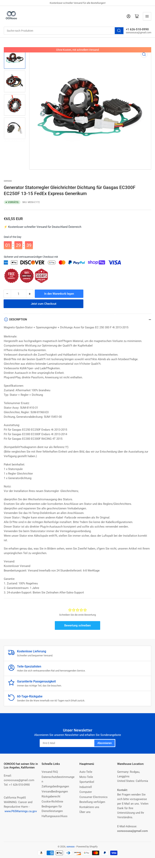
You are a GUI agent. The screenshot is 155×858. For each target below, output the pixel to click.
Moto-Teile (86, 777)
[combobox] (64, 31)
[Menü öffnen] (147, 16)
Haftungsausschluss (54, 816)
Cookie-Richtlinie (52, 801)
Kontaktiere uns (89, 807)
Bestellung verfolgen (92, 802)
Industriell (85, 787)
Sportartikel (86, 782)
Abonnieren (104, 743)
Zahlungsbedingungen (55, 786)
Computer (85, 792)
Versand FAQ (50, 772)
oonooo (8, 180)
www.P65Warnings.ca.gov (21, 811)
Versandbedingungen (55, 791)
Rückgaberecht (51, 796)
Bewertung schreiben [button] (77, 625)
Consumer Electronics (93, 797)
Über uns (85, 812)
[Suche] (119, 30)
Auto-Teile (85, 772)
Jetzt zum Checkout (43, 303)
